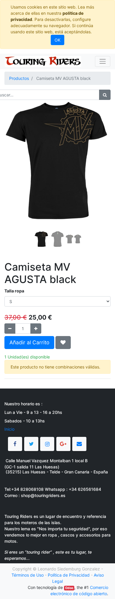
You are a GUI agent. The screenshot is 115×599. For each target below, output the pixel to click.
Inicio (9, 429)
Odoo (69, 588)
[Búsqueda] (105, 95)
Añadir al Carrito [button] (29, 342)
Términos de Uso (28, 574)
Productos (19, 78)
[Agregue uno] (35, 328)
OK (57, 39)
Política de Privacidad (69, 574)
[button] (12, 159)
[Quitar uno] (9, 328)
